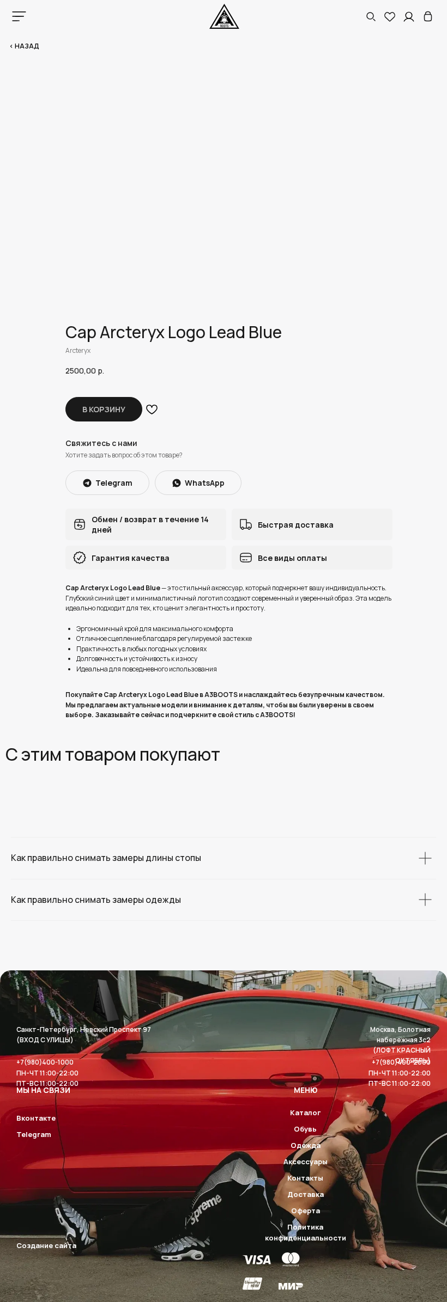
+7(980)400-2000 (401, 1062)
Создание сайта (46, 1245)
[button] (371, 16)
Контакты (305, 1178)
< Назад (24, 46)
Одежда (306, 1145)
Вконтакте (36, 1118)
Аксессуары (305, 1161)
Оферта (305, 1210)
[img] (428, 16)
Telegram (33, 1134)
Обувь (305, 1129)
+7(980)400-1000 (45, 1062)
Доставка (305, 1194)
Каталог (305, 1112)
